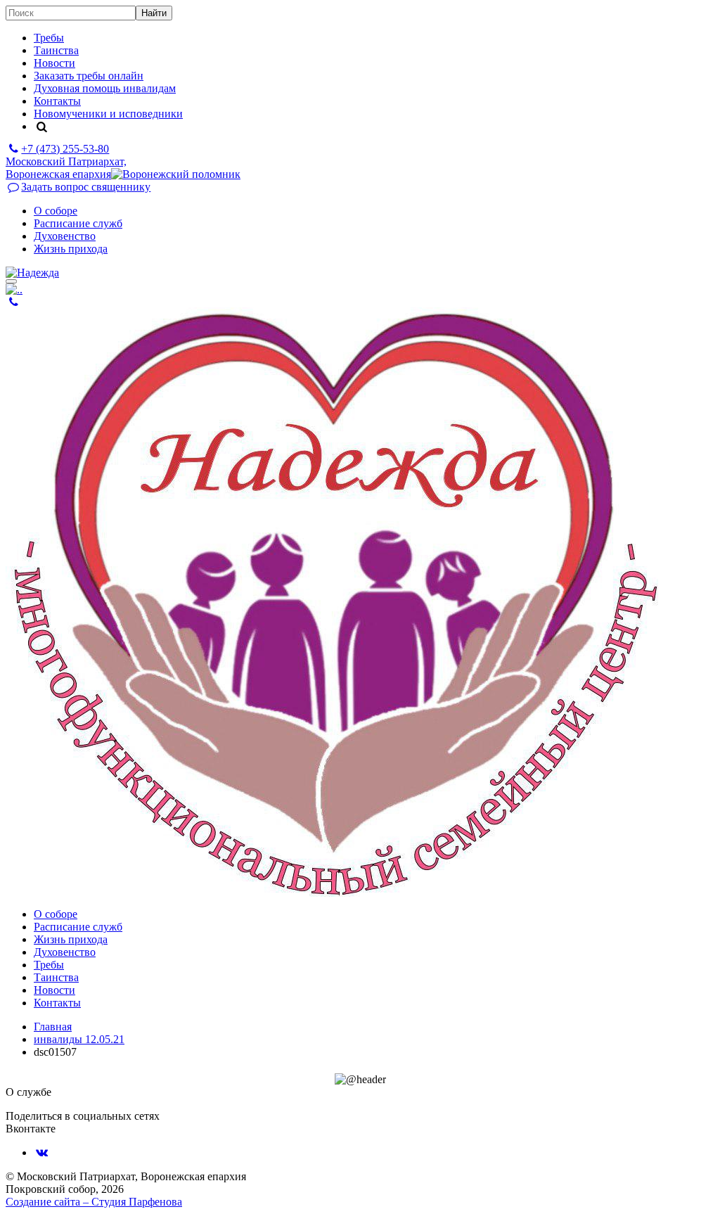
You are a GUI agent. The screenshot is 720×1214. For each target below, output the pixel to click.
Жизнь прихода (71, 249)
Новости (54, 63)
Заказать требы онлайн (88, 76)
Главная (53, 1027)
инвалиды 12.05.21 (79, 1039)
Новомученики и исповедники (108, 114)
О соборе (55, 211)
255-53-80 (65, 149)
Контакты (57, 101)
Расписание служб (78, 223)
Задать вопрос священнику (85, 187)
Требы (49, 38)
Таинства (56, 50)
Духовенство (65, 236)
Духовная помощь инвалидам (105, 88)
